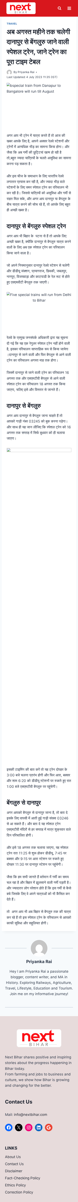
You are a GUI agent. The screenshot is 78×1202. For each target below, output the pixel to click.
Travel (12, 23)
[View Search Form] (59, 8)
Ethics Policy (15, 1185)
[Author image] (9, 72)
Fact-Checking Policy (22, 1178)
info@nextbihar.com (30, 1115)
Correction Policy (19, 1192)
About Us (13, 1157)
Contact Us (14, 1164)
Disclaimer (13, 1171)
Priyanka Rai (26, 72)
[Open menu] (69, 8)
